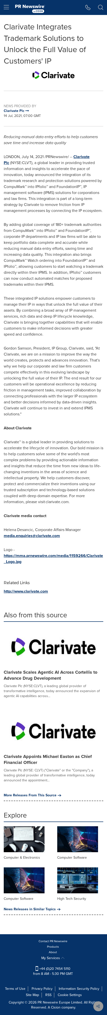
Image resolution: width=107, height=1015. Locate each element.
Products (53, 946)
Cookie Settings (70, 995)
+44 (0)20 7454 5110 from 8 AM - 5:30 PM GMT (53, 971)
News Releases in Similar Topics (30, 909)
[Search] (100, 7)
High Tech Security (71, 898)
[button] (53, 75)
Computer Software (72, 857)
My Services (51, 958)
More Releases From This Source (30, 795)
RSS (48, 995)
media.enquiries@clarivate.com (32, 536)
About (53, 952)
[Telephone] (88, 7)
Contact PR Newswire (53, 941)
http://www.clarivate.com (26, 591)
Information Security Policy (79, 988)
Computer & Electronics (22, 857)
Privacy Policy (42, 988)
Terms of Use (15, 988)
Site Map (32, 995)
